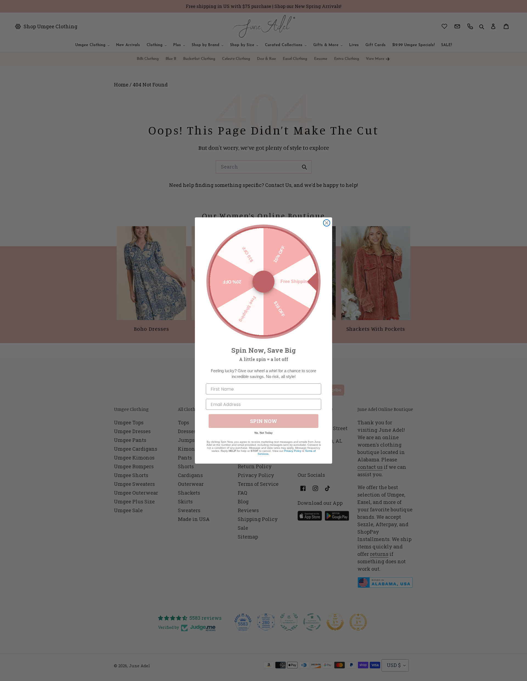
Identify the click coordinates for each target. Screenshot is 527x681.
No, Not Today (263, 432)
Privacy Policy (292, 450)
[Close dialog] (326, 223)
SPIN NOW (263, 421)
